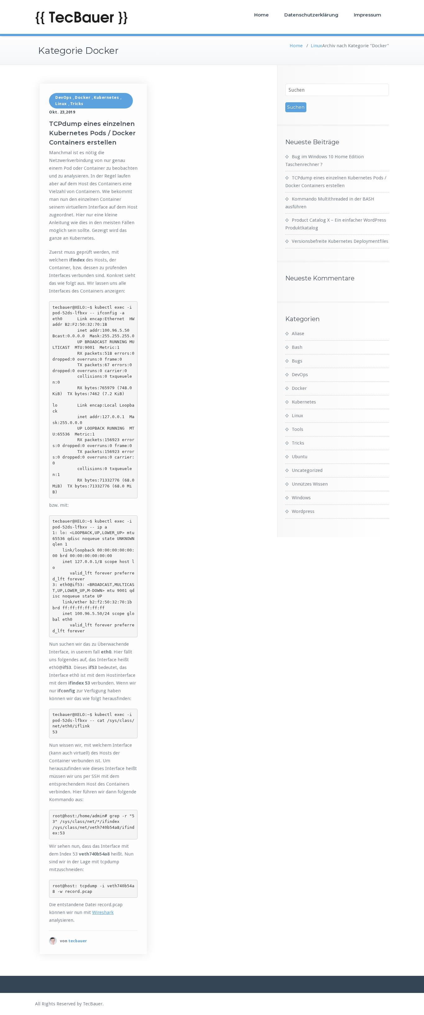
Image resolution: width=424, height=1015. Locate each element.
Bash (297, 347)
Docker (82, 97)
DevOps (63, 97)
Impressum (367, 15)
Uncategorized (307, 470)
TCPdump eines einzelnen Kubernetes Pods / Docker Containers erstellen (92, 133)
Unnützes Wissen (310, 484)
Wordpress (303, 511)
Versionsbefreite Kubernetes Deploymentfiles (340, 241)
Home (261, 15)
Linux (316, 45)
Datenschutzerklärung (311, 15)
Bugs (297, 361)
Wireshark (103, 912)
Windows (301, 498)
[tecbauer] (53, 941)
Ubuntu (299, 456)
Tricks (76, 103)
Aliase (298, 333)
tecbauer (77, 941)
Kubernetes (106, 97)
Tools (297, 429)
